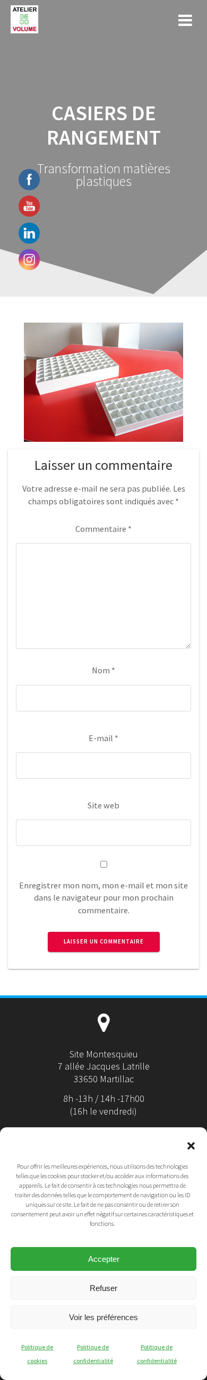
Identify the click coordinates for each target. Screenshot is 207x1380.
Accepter (103, 1258)
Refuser (103, 1288)
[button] (191, 1146)
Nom (103, 670)
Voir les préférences (103, 1317)
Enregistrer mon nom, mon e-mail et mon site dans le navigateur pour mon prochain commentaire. (103, 897)
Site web (103, 805)
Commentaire (103, 528)
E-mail (103, 738)
